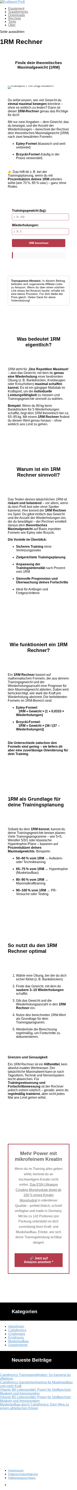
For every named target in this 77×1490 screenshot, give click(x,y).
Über (12, 25)
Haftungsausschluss (22, 1478)
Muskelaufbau (18, 1341)
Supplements (18, 12)
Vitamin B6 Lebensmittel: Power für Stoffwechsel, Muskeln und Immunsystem (35, 1391)
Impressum (16, 1470)
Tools (12, 22)
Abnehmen (16, 1326)
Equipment (16, 8)
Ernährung (16, 1337)
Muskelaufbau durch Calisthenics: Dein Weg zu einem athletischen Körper (34, 1406)
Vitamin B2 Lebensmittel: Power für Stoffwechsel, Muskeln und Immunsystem (35, 1399)
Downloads (16, 15)
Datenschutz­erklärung (23, 1474)
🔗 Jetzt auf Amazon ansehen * (38, 1260)
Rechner (14, 18)
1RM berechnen (38, 243)
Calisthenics (17, 1330)
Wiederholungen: (25, 225)
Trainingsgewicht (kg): (29, 210)
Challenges (16, 1334)
